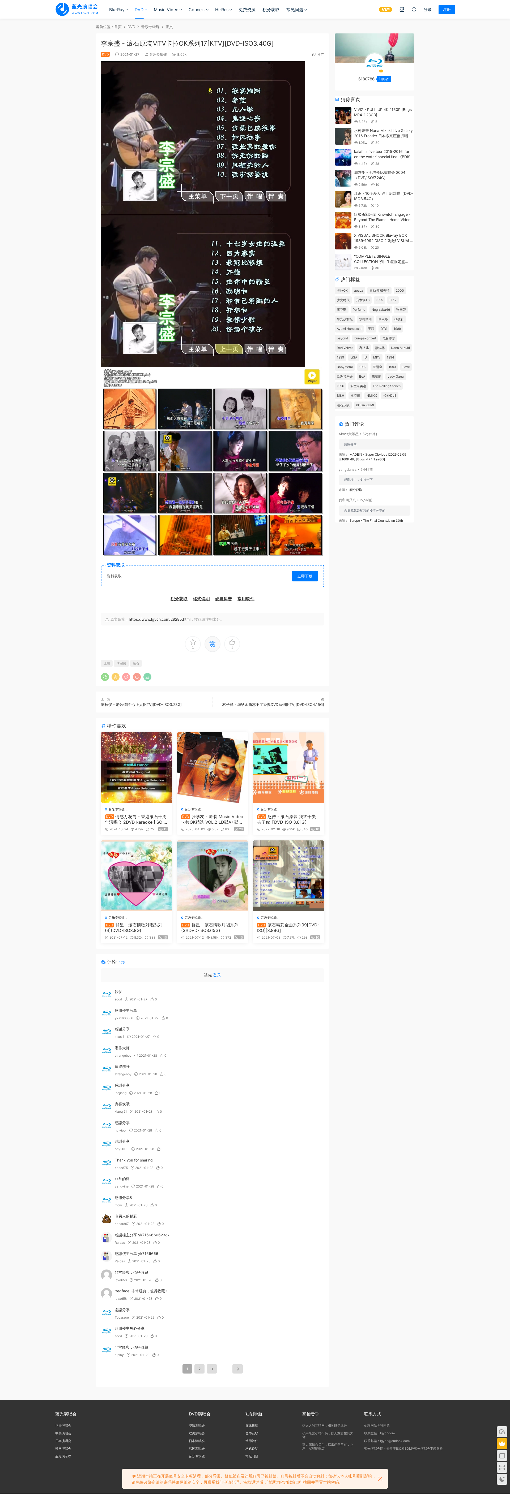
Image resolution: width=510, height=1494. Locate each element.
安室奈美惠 (358, 386)
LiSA (353, 357)
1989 (397, 329)
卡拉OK (342, 290)
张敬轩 (399, 319)
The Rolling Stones (387, 386)
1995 (379, 300)
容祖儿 (364, 348)
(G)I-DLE (389, 396)
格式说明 (251, 1448)
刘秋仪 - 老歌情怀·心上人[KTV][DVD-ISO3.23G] (141, 704)
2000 (400, 290)
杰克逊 (355, 396)
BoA (362, 376)
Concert (197, 9)
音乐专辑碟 (158, 54)
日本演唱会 (63, 1441)
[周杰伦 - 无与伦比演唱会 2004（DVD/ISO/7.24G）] (343, 178)
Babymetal (345, 367)
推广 (320, 54)
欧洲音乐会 (345, 376)
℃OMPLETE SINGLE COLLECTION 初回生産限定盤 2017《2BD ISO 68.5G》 (379, 261)
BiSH (340, 396)
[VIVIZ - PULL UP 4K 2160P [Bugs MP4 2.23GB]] (343, 115)
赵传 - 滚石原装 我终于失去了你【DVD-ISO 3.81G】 (286, 819)
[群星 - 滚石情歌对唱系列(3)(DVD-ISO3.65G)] (212, 875)
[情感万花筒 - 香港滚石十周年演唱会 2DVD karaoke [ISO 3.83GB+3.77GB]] (136, 767)
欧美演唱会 (63, 1433)
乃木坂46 (362, 300)
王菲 (371, 329)
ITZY (393, 300)
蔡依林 (380, 348)
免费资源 (247, 9)
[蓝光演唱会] (76, 9)
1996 (340, 386)
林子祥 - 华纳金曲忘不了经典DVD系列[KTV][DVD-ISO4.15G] (273, 704)
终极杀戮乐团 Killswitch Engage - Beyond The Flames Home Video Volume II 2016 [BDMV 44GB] (382, 219)
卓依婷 (383, 319)
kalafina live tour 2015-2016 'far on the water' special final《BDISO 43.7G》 (383, 156)
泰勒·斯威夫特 (379, 290)
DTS (384, 329)
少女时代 (343, 300)
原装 (107, 663)
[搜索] (414, 9)
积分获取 (270, 9)
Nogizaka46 (381, 310)
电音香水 (388, 338)
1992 (362, 367)
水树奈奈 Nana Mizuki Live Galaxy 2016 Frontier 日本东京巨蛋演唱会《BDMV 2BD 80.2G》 (383, 135)
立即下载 (305, 576)
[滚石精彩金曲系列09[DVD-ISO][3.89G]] (288, 875)
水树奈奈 (365, 319)
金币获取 (251, 1433)
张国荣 (401, 310)
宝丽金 (377, 367)
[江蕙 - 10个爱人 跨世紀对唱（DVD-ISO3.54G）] (343, 199)
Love (406, 367)
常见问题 (294, 9)
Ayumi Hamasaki (349, 329)
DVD (139, 9)
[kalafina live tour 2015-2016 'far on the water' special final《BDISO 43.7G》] (343, 157)
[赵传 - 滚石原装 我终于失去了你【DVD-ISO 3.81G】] (288, 767)
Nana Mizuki (400, 348)
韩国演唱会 (63, 1448)
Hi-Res (221, 9)
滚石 (136, 663)
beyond (342, 338)
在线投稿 (251, 1425)
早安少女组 (345, 319)
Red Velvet (345, 348)
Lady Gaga (396, 376)
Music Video (166, 9)
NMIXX (372, 396)
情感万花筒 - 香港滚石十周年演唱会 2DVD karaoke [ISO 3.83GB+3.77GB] (136, 819)
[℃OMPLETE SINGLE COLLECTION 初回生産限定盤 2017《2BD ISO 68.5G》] (343, 262)
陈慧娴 (376, 376)
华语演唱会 (63, 1425)
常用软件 (251, 1441)
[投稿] (402, 9)
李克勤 (341, 310)
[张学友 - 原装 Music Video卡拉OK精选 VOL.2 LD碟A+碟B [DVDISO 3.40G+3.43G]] (212, 767)
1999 (340, 357)
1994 (390, 357)
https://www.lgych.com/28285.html (159, 619)
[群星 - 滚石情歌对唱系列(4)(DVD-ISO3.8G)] (136, 875)
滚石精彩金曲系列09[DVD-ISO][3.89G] (288, 927)
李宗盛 (121, 663)
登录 (217, 975)
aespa (358, 290)
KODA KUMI (365, 405)
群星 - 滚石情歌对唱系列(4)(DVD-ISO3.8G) (133, 927)
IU (365, 357)
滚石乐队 (343, 405)
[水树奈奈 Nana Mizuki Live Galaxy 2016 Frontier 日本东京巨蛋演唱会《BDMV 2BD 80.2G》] (343, 136)
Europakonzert (365, 338)
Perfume (359, 310)
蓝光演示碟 (63, 1456)
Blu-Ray (117, 9)
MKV (376, 357)
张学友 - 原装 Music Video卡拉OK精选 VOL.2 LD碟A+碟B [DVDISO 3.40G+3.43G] (212, 819)
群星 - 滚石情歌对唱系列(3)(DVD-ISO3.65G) (210, 927)
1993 (392, 367)
